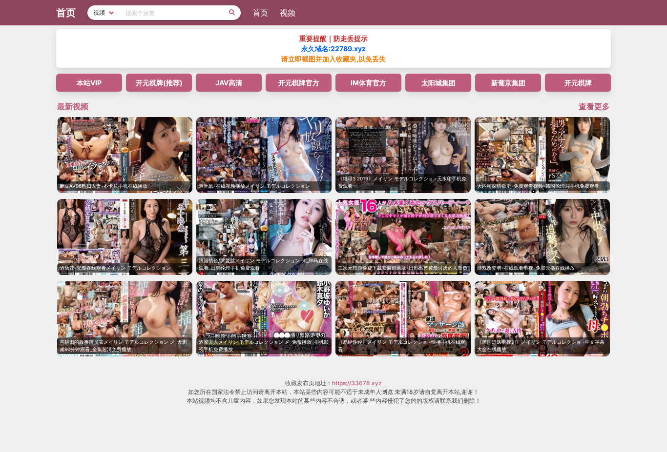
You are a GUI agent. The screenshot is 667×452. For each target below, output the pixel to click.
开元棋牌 (578, 83)
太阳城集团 (438, 83)
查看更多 (594, 106)
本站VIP (89, 83)
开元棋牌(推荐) (159, 83)
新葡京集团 (508, 83)
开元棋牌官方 (298, 83)
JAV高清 (228, 83)
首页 (260, 13)
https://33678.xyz (357, 383)
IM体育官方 (368, 83)
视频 (287, 13)
